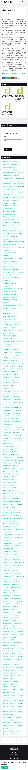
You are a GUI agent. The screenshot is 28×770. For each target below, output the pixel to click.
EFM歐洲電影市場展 (14, 512)
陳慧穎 (16, 222)
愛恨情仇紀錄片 (7, 460)
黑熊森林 (13, 385)
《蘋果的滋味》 (16, 432)
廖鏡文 (5, 634)
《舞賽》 (6, 570)
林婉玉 (21, 330)
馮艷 (5, 504)
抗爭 (5, 263)
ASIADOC (15, 393)
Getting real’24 (18, 399)
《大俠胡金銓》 (15, 413)
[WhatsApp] (9, 78)
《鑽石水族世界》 (8, 438)
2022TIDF (6, 277)
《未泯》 (16, 554)
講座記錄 (14, 216)
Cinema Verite (7, 510)
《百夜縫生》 (7, 565)
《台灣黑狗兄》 (7, 532)
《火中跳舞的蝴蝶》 (17, 557)
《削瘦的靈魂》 (7, 286)
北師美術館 (6, 598)
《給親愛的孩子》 (19, 427)
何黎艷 (20, 440)
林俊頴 (12, 656)
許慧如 (15, 382)
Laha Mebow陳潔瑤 (16, 515)
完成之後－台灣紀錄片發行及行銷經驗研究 (13, 186)
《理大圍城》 (7, 324)
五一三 (5, 587)
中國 (5, 291)
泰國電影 (6, 670)
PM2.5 (16, 404)
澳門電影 (14, 673)
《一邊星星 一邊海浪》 (9, 319)
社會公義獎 (14, 228)
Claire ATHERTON (8, 346)
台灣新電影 (18, 604)
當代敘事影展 (7, 681)
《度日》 (6, 418)
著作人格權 (6, 697)
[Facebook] (3, 78)
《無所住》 (6, 559)
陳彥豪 (18, 717)
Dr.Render (6, 225)
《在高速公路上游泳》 (9, 288)
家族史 (12, 628)
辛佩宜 (12, 709)
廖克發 (6, 200)
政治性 (5, 639)
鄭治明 (20, 711)
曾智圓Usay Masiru (8, 651)
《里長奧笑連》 (19, 576)
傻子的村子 (14, 590)
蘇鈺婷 (14, 380)
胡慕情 (5, 236)
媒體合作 (18, 623)
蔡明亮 (12, 485)
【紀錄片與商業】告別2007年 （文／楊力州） (7, 96)
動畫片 (12, 592)
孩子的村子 (6, 626)
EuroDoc (6, 515)
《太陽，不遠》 (17, 537)
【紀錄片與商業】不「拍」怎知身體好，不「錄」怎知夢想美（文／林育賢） (20, 97)
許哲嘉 (21, 700)
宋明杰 (5, 628)
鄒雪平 (12, 711)
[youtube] (17, 758)
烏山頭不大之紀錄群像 (19, 73)
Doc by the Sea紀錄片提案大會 (10, 349)
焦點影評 (15, 308)
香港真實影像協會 (17, 498)
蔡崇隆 (5, 485)
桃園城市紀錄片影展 (8, 659)
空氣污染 (6, 377)
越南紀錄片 (6, 490)
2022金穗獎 (6, 239)
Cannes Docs (7, 396)
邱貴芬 (14, 490)
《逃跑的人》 (16, 573)
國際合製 (6, 451)
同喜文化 (15, 609)
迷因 (20, 709)
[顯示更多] (18, 78)
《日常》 (16, 551)
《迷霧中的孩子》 (16, 435)
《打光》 (14, 418)
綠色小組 (6, 272)
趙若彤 (5, 709)
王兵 (17, 474)
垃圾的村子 (6, 620)
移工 (13, 233)
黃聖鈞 (19, 731)
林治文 (20, 366)
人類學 (5, 440)
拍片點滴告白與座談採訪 (9, 181)
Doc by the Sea (7, 399)
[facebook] (10, 758)
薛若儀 (5, 700)
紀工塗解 (15, 189)
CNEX (16, 344)
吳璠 (19, 612)
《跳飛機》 (6, 573)
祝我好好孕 (12, 684)
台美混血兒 (14, 606)
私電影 (11, 266)
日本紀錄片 (6, 330)
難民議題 (13, 720)
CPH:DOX (13, 507)
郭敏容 (13, 272)
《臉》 (5, 568)
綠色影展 (14, 686)
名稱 (5, 140)
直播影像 (16, 681)
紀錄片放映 (13, 333)
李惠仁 (21, 468)
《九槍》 (6, 355)
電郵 (5, 136)
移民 (20, 233)
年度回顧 (21, 631)
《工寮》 (15, 239)
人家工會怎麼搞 (19, 438)
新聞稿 (5, 645)
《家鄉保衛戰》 (7, 416)
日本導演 (6, 468)
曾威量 (13, 648)
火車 (5, 266)
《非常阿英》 (16, 579)
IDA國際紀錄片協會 (17, 402)
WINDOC (16, 523)
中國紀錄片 (12, 291)
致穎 (22, 689)
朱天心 (5, 653)
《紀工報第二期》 (9, 7)
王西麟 (5, 678)
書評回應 (6, 648)
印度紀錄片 (19, 601)
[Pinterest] (12, 78)
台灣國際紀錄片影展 (18, 183)
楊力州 (12, 369)
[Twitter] (6, 78)
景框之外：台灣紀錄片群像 (10, 305)
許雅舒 (12, 703)
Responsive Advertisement (14, 740)
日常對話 (15, 465)
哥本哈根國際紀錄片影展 (16, 615)
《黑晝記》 (6, 581)
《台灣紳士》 (19, 529)
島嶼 (13, 631)
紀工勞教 (6, 189)
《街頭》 (16, 324)
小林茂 (20, 628)
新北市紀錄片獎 (17, 642)
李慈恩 (20, 653)
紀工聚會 (14, 211)
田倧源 (5, 476)
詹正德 (11, 247)
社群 (5, 684)
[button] (1, 2)
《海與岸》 (6, 557)
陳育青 (5, 385)
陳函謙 (12, 714)
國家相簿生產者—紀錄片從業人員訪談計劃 (13, 172)
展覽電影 (6, 631)
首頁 (3, 7)
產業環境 (6, 194)
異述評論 (16, 169)
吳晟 (12, 612)
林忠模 (6, 211)
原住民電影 (13, 449)
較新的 (3, 121)
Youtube (6, 407)
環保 (16, 374)
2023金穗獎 (6, 280)
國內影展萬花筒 (7, 178)
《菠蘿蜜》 (6, 432)
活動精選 (21, 369)
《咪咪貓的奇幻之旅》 (9, 534)
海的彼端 (6, 673)
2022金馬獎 (13, 230)
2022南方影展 (16, 277)
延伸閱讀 (13, 634)
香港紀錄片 (14, 200)
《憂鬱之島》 (7, 357)
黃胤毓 (5, 733)
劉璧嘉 (5, 592)
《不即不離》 (7, 322)
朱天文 (12, 653)
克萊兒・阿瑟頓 (7, 443)
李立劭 (5, 656)
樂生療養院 (13, 471)
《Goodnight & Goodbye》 (9, 283)
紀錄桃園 (6, 479)
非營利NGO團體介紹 (8, 341)
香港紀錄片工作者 (8, 275)
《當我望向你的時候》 (9, 424)
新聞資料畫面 (14, 645)
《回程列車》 (7, 255)
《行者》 (14, 570)
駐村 (5, 725)
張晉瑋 (21, 634)
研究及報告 (15, 164)
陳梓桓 (5, 496)
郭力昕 (5, 711)
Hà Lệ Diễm (6, 402)
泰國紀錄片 (19, 667)
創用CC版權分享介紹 (8, 446)
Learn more (4, 764)
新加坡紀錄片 (7, 642)
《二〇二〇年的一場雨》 (17, 355)
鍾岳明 (5, 714)
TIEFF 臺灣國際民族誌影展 (10, 521)
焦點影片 (6, 164)
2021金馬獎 (20, 247)
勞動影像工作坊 (7, 595)
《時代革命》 (7, 554)
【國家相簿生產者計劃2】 (10, 208)
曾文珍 (21, 648)
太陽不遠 (15, 620)
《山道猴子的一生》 (8, 543)
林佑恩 (12, 366)
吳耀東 (14, 297)
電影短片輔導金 (7, 722)
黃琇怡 (5, 507)
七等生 (19, 288)
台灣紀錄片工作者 (8, 241)
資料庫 (12, 706)
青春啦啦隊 (13, 496)
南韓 (5, 601)
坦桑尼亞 (15, 617)
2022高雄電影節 (7, 344)
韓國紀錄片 (6, 498)
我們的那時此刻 (18, 460)
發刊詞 (5, 333)
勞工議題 (17, 595)
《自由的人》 (20, 429)
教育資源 (13, 639)
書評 (14, 330)
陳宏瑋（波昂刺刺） (8, 717)
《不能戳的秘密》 (8, 410)
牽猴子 (12, 675)
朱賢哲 (21, 305)
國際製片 (16, 357)
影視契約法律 (14, 637)
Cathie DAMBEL (17, 396)
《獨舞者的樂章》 (19, 562)
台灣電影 (6, 606)
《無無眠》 (15, 559)
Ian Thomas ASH (7, 352)
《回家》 (6, 413)
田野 (12, 678)
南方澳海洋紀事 (16, 598)
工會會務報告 (7, 175)
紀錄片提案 (16, 269)
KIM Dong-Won (7, 404)
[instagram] (14, 758)
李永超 (21, 363)
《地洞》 (20, 534)
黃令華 (14, 205)
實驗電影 (14, 360)
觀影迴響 (15, 335)
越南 (20, 706)
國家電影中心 (7, 299)
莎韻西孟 (6, 695)
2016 (5, 230)
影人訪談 (6, 363)
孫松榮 (14, 626)
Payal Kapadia (7, 518)
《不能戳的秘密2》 (16, 407)
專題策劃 (16, 161)
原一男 (5, 449)
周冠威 (5, 615)
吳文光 (5, 612)
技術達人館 (6, 302)
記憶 (5, 247)
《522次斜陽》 (19, 352)
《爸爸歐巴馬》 (7, 562)
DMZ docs (16, 510)
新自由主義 (6, 465)
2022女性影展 (7, 250)
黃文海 (5, 728)
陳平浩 (6, 192)
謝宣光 (20, 703)
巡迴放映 (12, 327)
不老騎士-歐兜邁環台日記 (17, 584)
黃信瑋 (11, 725)
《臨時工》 (13, 568)
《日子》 (6, 421)
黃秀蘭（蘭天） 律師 (8, 731)
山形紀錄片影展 (15, 454)
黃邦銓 (17, 275)
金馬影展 (13, 493)
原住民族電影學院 (8, 604)
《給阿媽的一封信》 (8, 429)
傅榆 (16, 294)
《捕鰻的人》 (7, 551)
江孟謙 (15, 664)
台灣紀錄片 (7, 161)
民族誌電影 (12, 662)
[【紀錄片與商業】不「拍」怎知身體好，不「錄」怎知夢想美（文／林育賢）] (20, 90)
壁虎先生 (6, 203)
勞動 (13, 192)
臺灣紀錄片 (13, 236)
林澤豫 (5, 369)
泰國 (11, 667)
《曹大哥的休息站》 (16, 421)
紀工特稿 (13, 476)
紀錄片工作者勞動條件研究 (10, 214)
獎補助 (20, 675)
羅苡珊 (6, 216)
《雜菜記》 (6, 579)
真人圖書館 (6, 310)
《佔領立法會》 (17, 322)
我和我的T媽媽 (7, 463)
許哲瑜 (5, 703)
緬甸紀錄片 (6, 335)
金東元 (5, 493)
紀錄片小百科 (7, 269)
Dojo (5, 512)
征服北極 (20, 457)
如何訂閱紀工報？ (8, 623)
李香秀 (5, 366)
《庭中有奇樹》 (7, 545)
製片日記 (13, 700)
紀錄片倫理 (7, 197)
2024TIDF (6, 393)
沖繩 (5, 667)
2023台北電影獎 (7, 391)
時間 (11, 263)
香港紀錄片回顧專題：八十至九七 (11, 501)
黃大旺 (11, 504)
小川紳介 (6, 454)
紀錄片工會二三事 (18, 197)
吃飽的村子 (6, 609)
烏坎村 (5, 675)
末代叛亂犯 (19, 651)
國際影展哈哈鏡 (19, 178)
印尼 (11, 601)
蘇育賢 (15, 244)
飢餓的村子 (17, 722)
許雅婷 (15, 487)
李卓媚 (13, 363)
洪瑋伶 (21, 670)
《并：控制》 (18, 416)
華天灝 (13, 695)
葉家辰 (21, 695)
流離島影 (6, 371)
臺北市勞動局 (7, 692)
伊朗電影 (6, 590)
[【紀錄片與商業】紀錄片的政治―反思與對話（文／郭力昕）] (7, 106)
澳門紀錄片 (14, 371)
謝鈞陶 (5, 706)
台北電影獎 (6, 297)
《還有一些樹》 (16, 225)
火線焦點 (6, 233)
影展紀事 (21, 192)
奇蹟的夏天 (14, 451)
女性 (14, 194)
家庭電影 (16, 299)
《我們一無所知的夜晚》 (9, 548)
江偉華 (18, 263)
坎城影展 (6, 360)
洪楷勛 (13, 670)
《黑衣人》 (15, 581)
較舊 (25, 121)
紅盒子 (13, 479)
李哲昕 (13, 468)
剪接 (21, 230)
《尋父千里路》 (7, 540)
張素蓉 (5, 637)
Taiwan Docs (7, 523)
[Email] (15, 78)
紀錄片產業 (7, 183)
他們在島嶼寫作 (7, 294)
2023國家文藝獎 (18, 391)
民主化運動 (6, 308)
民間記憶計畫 (7, 664)
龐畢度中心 (13, 733)
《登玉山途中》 (7, 427)
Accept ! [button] (5, 767)
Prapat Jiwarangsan (19, 518)
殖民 (5, 662)
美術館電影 (6, 689)
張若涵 (11, 457)
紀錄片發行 (6, 380)
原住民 (21, 181)
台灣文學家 (6, 261)
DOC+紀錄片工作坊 (8, 219)
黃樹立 (12, 728)
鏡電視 (5, 338)
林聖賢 (20, 656)
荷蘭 (15, 692)
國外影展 (15, 261)
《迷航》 (6, 435)
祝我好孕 (6, 686)
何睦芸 (12, 440)
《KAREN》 (15, 526)
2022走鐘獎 (19, 341)
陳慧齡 (21, 493)
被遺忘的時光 (7, 487)
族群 (16, 175)
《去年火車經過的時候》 (9, 252)
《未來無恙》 (7, 222)
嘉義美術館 (6, 617)
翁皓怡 (14, 689)
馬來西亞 (6, 205)
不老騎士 (6, 584)
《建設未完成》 (18, 545)
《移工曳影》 (17, 565)
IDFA (14, 310)
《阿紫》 (21, 258)
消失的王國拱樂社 (8, 474)
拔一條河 (17, 463)
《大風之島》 (7, 537)
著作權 (14, 697)
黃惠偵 (19, 725)
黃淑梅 (19, 504)
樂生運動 (19, 659)
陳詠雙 (5, 720)
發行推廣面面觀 (19, 241)
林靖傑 (5, 471)
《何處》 (18, 410)
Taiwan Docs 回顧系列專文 (10, 316)
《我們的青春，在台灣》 (9, 258)
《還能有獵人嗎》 (8, 576)
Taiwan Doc (6, 313)
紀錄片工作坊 (7, 244)
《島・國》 (19, 543)
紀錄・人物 (7, 169)
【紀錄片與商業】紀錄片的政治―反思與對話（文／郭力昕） (7, 113)
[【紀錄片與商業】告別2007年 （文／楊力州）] (7, 90)
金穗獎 (21, 272)
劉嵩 (18, 446)
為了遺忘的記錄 (7, 374)
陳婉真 (12, 338)
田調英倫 (6, 228)
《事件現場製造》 (8, 529)
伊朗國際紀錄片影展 (15, 587)
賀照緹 (14, 203)
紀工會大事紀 (15, 377)
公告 (5, 327)
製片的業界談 (7, 382)
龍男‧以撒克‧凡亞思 (8, 388)
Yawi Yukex (6, 526)
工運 (5, 457)
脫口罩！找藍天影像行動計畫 (10, 482)
